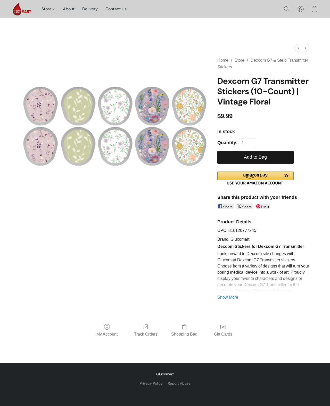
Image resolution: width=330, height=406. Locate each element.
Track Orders (146, 334)
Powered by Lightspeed (165, 392)
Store (47, 9)
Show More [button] (227, 297)
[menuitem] (298, 48)
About (69, 9)
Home (222, 60)
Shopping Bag (184, 334)
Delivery (90, 9)
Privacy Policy (151, 383)
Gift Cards (223, 334)
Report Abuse (179, 383)
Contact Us (116, 9)
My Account (107, 334)
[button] (21, 9)
